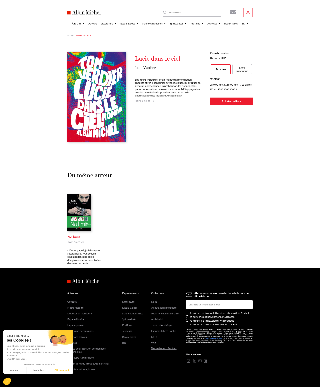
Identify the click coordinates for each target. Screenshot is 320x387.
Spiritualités (129, 319)
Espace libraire (75, 319)
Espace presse (75, 325)
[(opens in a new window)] (188, 361)
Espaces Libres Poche (163, 330)
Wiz (153, 342)
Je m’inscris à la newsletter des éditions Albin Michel (219, 312)
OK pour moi (61, 370)
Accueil (70, 35)
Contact (72, 301)
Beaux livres (129, 336)
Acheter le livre (231, 101)
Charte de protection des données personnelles (86, 350)
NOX (154, 336)
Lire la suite (142, 101)
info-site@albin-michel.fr (213, 338)
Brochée (221, 69)
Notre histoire (75, 307)
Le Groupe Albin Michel (80, 357)
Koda (154, 301)
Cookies (72, 342)
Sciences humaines (132, 313)
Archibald (156, 319)
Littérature (128, 301)
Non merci (15, 370)
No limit (73, 237)
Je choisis (38, 370)
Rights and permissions (80, 330)
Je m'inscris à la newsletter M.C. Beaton (212, 316)
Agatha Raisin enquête (163, 307)
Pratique (127, 325)
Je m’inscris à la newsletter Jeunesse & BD (213, 324)
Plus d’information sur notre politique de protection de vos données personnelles (219, 341)
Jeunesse (127, 330)
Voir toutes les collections (163, 348)
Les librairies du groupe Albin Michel (88, 363)
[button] (7, 381)
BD (124, 342)
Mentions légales (77, 336)
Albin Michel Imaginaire (81, 369)
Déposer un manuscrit (79, 313)
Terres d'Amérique (161, 325)
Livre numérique (242, 69)
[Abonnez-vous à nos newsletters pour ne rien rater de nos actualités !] (232, 12)
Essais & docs (130, 307)
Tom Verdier (145, 67)
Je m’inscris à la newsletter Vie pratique (212, 320)
